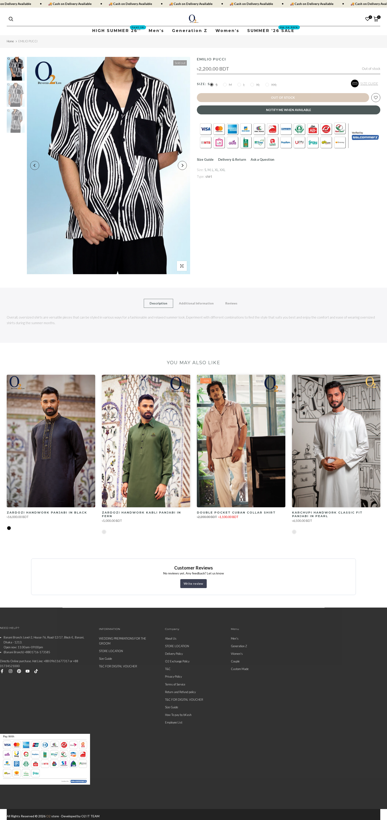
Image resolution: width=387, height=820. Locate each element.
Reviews (231, 303)
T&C (168, 669)
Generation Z (190, 30)
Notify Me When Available (288, 110)
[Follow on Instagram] (11, 671)
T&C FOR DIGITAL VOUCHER (118, 666)
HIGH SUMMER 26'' (118, 30)
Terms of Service (175, 684)
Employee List (173, 722)
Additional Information (196, 303)
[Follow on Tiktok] (36, 671)
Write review (193, 583)
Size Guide (205, 159)
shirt (208, 176)
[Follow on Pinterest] (19, 671)
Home (10, 41)
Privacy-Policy (173, 676)
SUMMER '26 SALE (272, 30)
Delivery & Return (232, 159)
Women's (227, 30)
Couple (235, 661)
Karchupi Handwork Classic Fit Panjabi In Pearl (327, 514)
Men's (156, 30)
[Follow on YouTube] (28, 671)
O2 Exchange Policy (177, 661)
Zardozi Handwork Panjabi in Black (47, 512)
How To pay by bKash (178, 715)
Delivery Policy (174, 653)
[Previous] (34, 165)
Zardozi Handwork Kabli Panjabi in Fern (141, 514)
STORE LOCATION (111, 651)
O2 (48, 816)
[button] (365, 83)
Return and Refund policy (180, 692)
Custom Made (240, 669)
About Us (170, 638)
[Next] (182, 165)
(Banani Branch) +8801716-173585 (27, 652)
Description (158, 303)
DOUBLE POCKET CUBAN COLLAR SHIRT (236, 512)
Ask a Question (262, 159)
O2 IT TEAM (90, 816)
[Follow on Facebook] (2, 671)
